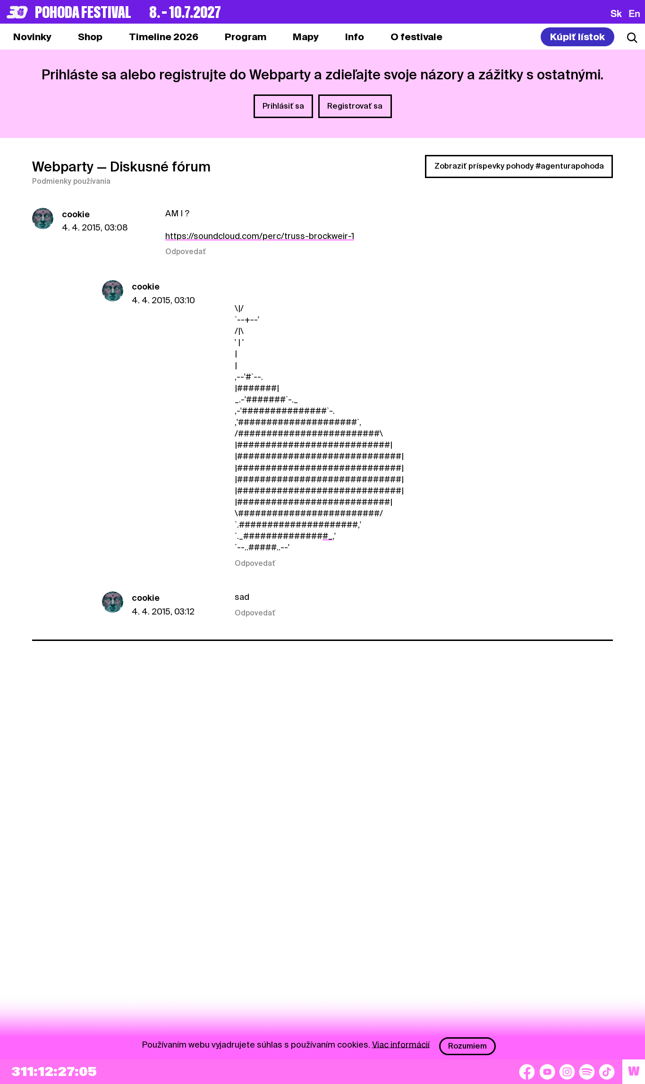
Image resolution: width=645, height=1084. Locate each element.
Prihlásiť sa (283, 106)
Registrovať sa (354, 106)
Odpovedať (185, 252)
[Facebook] (527, 1072)
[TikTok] (607, 1072)
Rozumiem (467, 1045)
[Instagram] (567, 1072)
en (634, 13)
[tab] (90, 37)
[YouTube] (547, 1072)
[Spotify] (587, 1072)
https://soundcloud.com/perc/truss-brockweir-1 (259, 236)
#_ (327, 536)
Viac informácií (401, 1044)
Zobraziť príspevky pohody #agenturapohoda (519, 166)
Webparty (62, 167)
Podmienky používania (71, 181)
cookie (76, 214)
